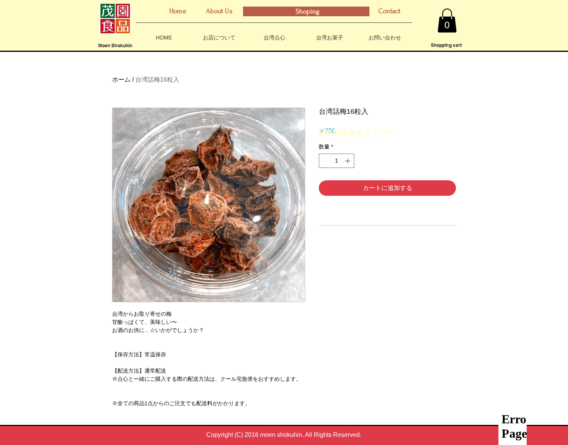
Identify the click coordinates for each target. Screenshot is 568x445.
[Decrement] (325, 161)
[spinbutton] (337, 161)
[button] (447, 21)
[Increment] (348, 161)
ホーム (121, 79)
